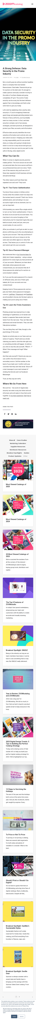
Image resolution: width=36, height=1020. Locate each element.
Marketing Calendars (18, 443)
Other (17, 77)
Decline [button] (22, 1016)
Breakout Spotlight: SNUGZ (17, 650)
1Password (19, 294)
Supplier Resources (18, 447)
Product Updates (14, 456)
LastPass (12, 294)
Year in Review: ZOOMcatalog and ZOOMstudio (18, 695)
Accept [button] (14, 1016)
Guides (26, 453)
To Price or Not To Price (15, 835)
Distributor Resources (18, 450)
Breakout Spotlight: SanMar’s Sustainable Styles (17, 927)
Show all (12, 440)
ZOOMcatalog (26, 77)
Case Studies (22, 440)
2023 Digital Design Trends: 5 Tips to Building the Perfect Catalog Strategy (17, 744)
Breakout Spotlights (14, 453)
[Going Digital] (18, 424)
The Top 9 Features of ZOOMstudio (14, 603)
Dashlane (29, 294)
